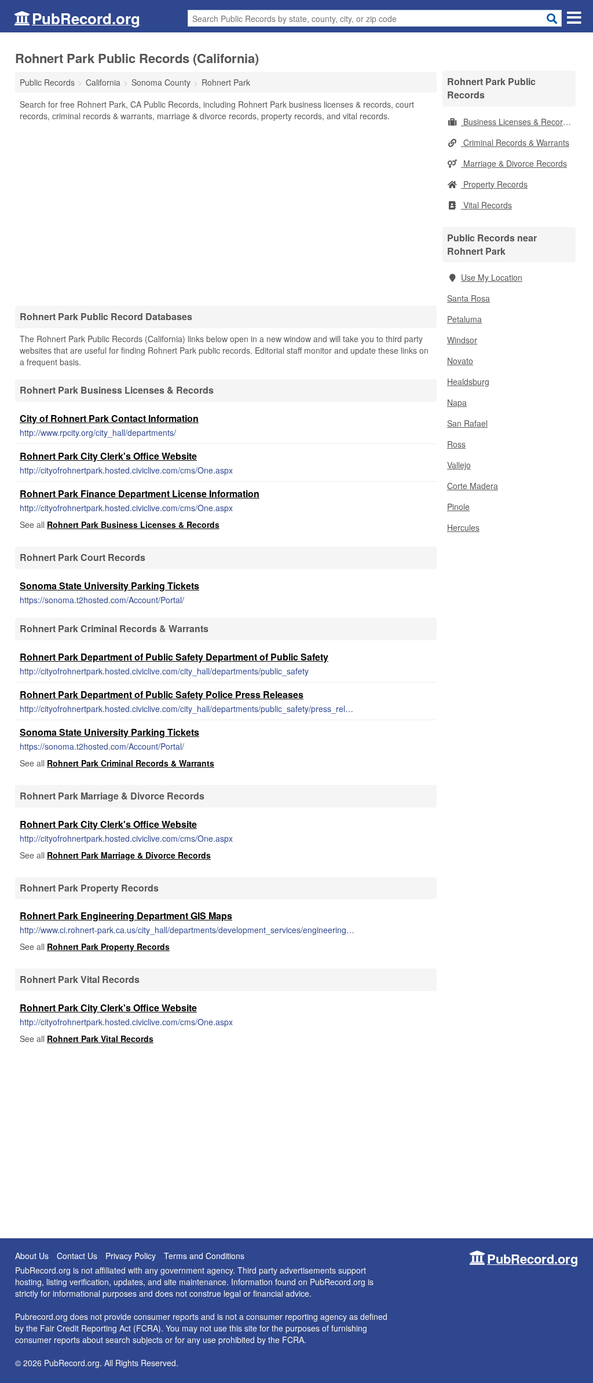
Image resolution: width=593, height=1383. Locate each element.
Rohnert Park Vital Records (100, 1038)
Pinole (458, 506)
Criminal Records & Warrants (515, 142)
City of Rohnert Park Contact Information (109, 418)
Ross (456, 444)
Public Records (47, 82)
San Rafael (467, 423)
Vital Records (486, 205)
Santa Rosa (468, 298)
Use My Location (491, 277)
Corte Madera (472, 485)
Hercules (463, 527)
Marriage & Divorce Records (514, 163)
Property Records (494, 184)
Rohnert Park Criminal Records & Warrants (130, 763)
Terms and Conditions (204, 1255)
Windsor (462, 340)
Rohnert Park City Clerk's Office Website (108, 456)
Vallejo (459, 465)
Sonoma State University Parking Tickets (109, 585)
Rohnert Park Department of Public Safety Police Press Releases (161, 694)
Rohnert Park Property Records (108, 946)
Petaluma (464, 319)
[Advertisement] (226, 213)
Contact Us (77, 1255)
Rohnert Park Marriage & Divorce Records (129, 855)
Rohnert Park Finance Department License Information (139, 493)
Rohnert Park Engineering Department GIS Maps (126, 915)
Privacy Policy (130, 1255)
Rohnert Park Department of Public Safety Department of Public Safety (174, 656)
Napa (457, 402)
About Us (32, 1255)
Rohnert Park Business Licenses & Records (133, 524)
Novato (460, 360)
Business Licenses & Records (516, 121)
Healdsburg (468, 381)
